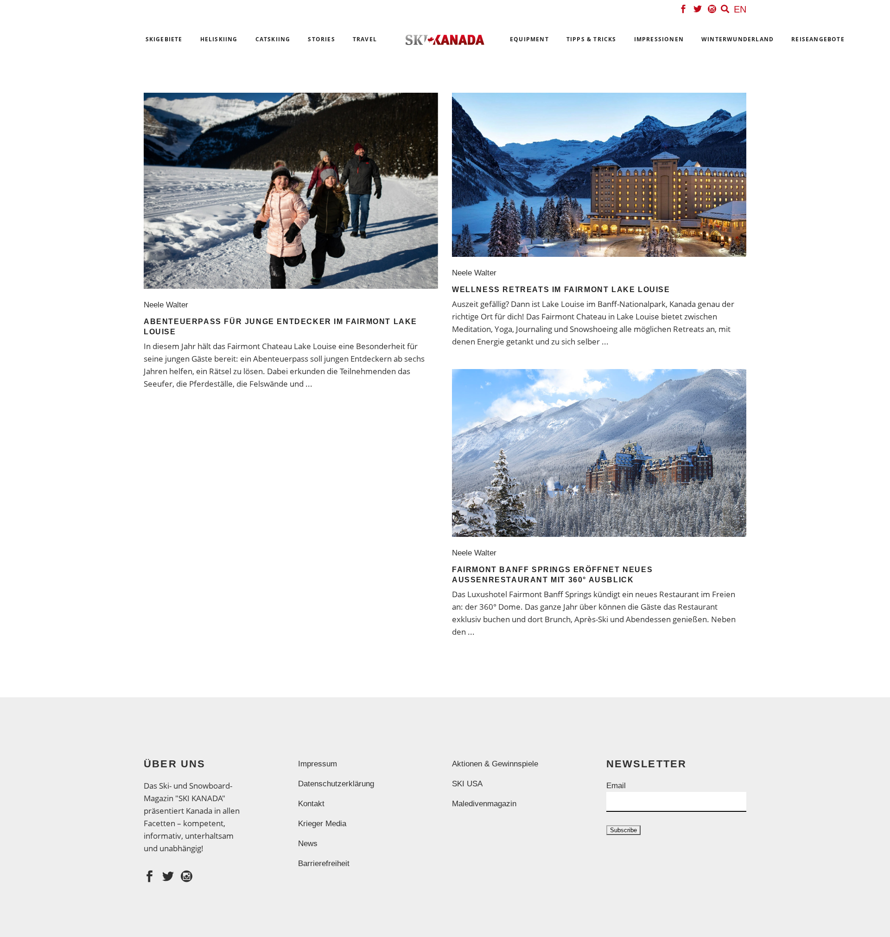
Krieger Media (322, 823)
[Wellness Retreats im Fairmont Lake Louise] (599, 175)
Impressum (317, 763)
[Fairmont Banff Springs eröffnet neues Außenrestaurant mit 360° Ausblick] (599, 453)
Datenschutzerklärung (336, 783)
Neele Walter (168, 304)
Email (616, 785)
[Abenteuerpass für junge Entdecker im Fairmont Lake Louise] (291, 191)
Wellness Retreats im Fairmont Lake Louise (561, 289)
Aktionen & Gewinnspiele (495, 763)
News (308, 843)
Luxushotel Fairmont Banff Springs (529, 594)
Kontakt (311, 803)
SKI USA (467, 783)
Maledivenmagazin (484, 803)
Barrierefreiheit (324, 863)
